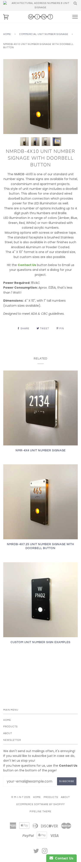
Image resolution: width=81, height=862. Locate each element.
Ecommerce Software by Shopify (40, 804)
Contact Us (63, 858)
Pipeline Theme (40, 811)
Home (7, 34)
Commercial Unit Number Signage (43, 34)
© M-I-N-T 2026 (20, 797)
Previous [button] (10, 97)
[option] (40, 96)
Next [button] (70, 97)
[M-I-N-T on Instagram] (45, 852)
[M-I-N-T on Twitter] (36, 852)
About (7, 733)
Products (10, 726)
